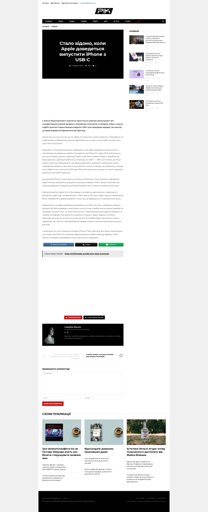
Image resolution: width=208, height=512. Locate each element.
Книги (95, 21)
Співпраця (150, 498)
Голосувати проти (95, 317)
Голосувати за (74, 317)
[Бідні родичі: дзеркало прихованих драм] (104, 432)
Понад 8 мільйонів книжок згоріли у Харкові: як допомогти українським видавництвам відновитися (155, 39)
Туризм (83, 21)
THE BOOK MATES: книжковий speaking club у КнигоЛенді (155, 73)
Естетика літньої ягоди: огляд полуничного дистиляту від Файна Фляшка (146, 452)
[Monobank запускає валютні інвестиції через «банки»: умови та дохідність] (136, 57)
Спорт (128, 21)
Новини (48, 21)
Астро (116, 21)
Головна (45, 26)
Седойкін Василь (72, 327)
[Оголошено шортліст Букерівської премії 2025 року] (136, 104)
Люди (71, 21)
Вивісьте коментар (53, 404)
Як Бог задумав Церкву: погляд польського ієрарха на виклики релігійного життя (98, 471)
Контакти (162, 498)
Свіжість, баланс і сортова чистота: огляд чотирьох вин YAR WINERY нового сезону (54, 467)
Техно (60, 21)
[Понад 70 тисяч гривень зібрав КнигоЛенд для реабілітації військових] (136, 89)
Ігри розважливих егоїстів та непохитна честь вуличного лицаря (96, 460)
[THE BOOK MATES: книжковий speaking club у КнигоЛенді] (136, 74)
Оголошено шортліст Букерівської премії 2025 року (154, 103)
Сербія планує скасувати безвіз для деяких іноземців (99, 355)
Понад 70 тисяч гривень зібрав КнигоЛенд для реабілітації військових (154, 88)
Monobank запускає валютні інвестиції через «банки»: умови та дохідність (154, 57)
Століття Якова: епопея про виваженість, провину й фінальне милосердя (53, 478)
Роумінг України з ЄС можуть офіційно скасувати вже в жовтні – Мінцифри (65, 356)
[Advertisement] (83, 99)
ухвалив (93, 121)
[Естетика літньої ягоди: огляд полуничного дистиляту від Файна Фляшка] (146, 432)
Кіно (106, 21)
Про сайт (140, 498)
